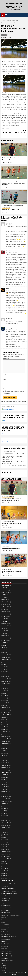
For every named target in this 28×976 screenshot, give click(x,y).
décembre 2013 (5, 765)
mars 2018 (4, 650)
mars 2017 (4, 671)
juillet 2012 (4, 806)
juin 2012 (3, 808)
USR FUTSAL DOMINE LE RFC (10, 209)
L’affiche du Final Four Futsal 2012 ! (8, 132)
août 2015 (3, 717)
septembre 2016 (5, 686)
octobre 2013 (4, 770)
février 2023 (4, 587)
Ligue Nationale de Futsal (14, 22)
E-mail (4, 379)
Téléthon (3, 963)
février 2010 (4, 875)
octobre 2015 (4, 712)
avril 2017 (3, 669)
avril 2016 (3, 698)
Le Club (23, 157)
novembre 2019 (5, 623)
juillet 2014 (4, 748)
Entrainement (18, 498)
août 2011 (3, 832)
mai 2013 (3, 782)
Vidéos (3, 968)
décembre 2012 (5, 794)
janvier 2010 (4, 878)
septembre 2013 (5, 772)
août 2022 (3, 594)
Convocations (4, 898)
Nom (4, 375)
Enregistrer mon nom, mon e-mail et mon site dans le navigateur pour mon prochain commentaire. (13, 391)
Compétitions (4, 22)
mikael (10, 37)
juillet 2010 (4, 863)
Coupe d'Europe (5, 900)
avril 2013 (3, 784)
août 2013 (3, 774)
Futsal (2, 917)
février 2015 (4, 731)
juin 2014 (3, 750)
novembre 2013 (5, 767)
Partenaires (4, 946)
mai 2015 (3, 724)
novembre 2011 (5, 825)
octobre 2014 (4, 741)
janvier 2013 (4, 791)
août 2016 (3, 688)
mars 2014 (4, 758)
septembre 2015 (5, 715)
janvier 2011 (4, 849)
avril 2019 (3, 628)
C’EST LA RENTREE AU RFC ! (10, 500)
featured (7, 128)
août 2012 (3, 803)
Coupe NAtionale (6, 207)
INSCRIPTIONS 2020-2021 (8, 463)
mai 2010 (3, 868)
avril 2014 (3, 755)
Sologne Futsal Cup (6, 569)
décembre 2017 (5, 654)
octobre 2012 (4, 799)
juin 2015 (3, 722)
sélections (4, 958)
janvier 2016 (4, 705)
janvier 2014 (4, 763)
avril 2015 (3, 726)
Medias (3, 941)
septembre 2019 (5, 626)
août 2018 (3, 642)
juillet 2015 (4, 719)
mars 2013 (4, 787)
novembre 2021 (5, 604)
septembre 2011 (5, 830)
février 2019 (4, 633)
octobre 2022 (4, 590)
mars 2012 (4, 815)
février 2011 (4, 847)
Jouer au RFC (11, 451)
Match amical (5, 546)
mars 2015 (4, 729)
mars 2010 (4, 873)
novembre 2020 (5, 614)
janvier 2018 (4, 652)
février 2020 (4, 621)
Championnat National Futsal (9, 205)
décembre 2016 (5, 678)
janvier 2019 (4, 635)
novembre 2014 (5, 739)
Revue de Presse (5, 951)
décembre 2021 (5, 602)
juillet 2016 (4, 690)
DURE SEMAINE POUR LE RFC (19, 466)
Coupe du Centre (5, 905)
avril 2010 (3, 871)
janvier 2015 (4, 734)
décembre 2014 (5, 736)
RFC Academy (4, 953)
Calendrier (3, 886)
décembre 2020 (5, 611)
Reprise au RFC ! (7, 160)
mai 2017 (3, 666)
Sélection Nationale (6, 956)
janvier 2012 (4, 820)
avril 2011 (3, 842)
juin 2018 (3, 645)
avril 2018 (3, 647)
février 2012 (4, 818)
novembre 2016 (5, 681)
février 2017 (4, 674)
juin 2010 (3, 866)
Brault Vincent (5, 466)
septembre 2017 (5, 659)
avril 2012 (3, 813)
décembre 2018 (5, 638)
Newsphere (20, 972)
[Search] (26, 15)
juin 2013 (3, 779)
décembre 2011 (5, 823)
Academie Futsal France (8, 157)
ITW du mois (4, 924)
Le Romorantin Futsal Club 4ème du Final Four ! (20, 133)
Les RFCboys (4, 934)
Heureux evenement (6, 920)
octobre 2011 (4, 827)
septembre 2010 (5, 859)
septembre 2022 (5, 592)
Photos (3, 948)
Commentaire (6, 358)
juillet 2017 (4, 662)
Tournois (3, 965)
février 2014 (4, 760)
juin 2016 (3, 693)
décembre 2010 (5, 851)
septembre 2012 (5, 801)
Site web (5, 384)
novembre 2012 (5, 796)
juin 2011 (3, 837)
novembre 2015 (5, 710)
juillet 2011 (4, 835)
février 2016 (4, 702)
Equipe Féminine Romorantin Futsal (10, 915)
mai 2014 (3, 753)
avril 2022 (3, 597)
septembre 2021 (5, 606)
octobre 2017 (4, 657)
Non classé (4, 944)
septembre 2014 (5, 743)
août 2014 (3, 746)
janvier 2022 (4, 599)
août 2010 (3, 861)
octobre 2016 (4, 683)
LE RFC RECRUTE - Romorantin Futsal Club (12, 462)
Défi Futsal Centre (5, 910)
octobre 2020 (4, 616)
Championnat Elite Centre (8, 498)
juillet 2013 (4, 777)
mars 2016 (4, 700)
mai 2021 (3, 609)
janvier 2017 (4, 676)
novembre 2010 (5, 854)
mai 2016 (3, 695)
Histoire (3, 922)
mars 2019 (4, 630)
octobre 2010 (4, 856)
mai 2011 (3, 839)
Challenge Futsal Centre (7, 888)
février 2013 (4, 789)
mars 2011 (4, 844)
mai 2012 (3, 811)
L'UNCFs (3, 929)
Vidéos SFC (4, 970)
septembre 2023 (5, 585)
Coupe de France (5, 903)
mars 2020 (4, 618)
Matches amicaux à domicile (11, 548)
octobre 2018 (4, 640)
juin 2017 (3, 664)
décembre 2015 (5, 707)
